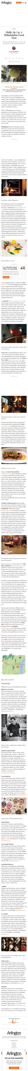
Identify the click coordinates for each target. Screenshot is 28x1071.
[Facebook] (10, 58)
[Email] (19, 58)
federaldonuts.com (5, 840)
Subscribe (14, 1045)
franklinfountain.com (14, 861)
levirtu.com (4, 284)
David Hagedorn (15, 51)
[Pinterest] (16, 58)
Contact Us (14, 1043)
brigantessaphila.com (20, 207)
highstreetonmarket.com (7, 711)
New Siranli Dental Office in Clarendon (10, 268)
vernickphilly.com (6, 473)
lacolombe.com (5, 934)
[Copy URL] (22, 58)
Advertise (14, 1046)
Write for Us (14, 1047)
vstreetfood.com (6, 426)
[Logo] (6, 2)
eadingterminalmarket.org (8, 773)
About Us (14, 1042)
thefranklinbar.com (6, 510)
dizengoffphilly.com (20, 1005)
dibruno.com (21, 983)
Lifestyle (14, 28)
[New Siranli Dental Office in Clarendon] (23, 267)
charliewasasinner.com (14, 360)
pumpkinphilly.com (6, 628)
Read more (6, 277)
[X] (13, 58)
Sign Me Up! (14, 1068)
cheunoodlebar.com (22, 795)
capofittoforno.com (20, 910)
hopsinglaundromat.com (17, 566)
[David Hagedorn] (14, 48)
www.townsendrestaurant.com (16, 301)
